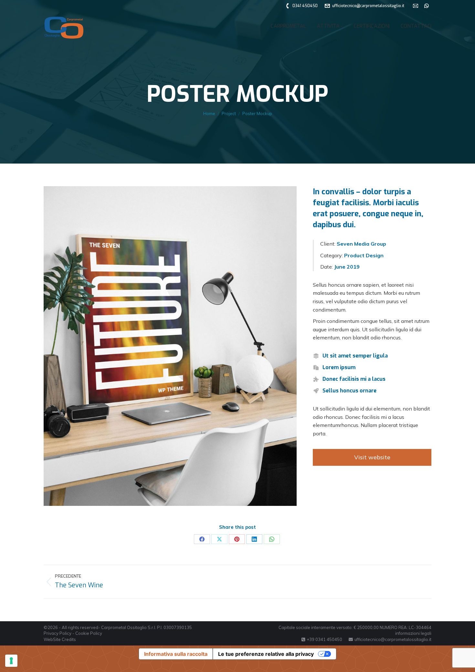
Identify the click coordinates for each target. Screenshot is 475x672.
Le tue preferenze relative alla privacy (266, 654)
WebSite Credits (60, 639)
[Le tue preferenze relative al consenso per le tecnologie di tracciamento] (11, 661)
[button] (363, 10)
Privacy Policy (57, 633)
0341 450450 (305, 5)
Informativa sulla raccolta (175, 654)
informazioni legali (413, 633)
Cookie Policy (88, 633)
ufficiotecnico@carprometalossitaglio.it (392, 639)
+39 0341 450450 (324, 639)
